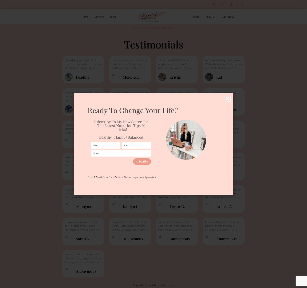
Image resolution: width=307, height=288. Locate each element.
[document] (153, 144)
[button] (227, 98)
